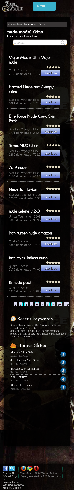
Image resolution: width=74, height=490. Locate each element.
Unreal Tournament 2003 (24, 216)
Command (27, 336)
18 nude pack (20, 283)
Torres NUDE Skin (23, 146)
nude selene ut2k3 (24, 211)
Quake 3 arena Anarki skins (25, 325)
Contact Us (9, 473)
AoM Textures (18, 376)
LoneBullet (30, 24)
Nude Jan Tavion (23, 190)
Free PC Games (12, 487)
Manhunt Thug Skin (21, 352)
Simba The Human (21, 385)
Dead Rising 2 (20, 328)
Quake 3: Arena (19, 70)
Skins (42, 24)
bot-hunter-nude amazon (30, 233)
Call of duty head (32, 333)
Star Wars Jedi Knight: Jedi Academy (32, 194)
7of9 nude (18, 168)
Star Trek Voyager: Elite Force (28, 99)
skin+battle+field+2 (25, 331)
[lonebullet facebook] (5, 470)
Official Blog (10, 476)
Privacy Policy (11, 482)
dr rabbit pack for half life (24, 360)
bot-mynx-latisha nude (28, 258)
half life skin (42, 331)
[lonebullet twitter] (12, 470)
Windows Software (13, 484)
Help (5, 479)
